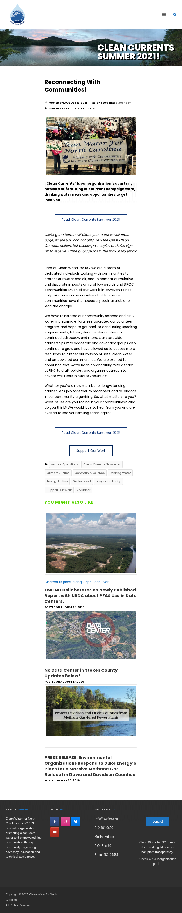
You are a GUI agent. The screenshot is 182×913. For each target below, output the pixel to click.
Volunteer (83, 490)
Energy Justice (57, 481)
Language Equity (108, 481)
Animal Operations (64, 464)
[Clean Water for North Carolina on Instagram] (65, 821)
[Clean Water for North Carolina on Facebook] (54, 821)
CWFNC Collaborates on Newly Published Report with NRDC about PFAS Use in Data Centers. (91, 595)
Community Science (90, 473)
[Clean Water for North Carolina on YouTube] (54, 832)
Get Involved (82, 481)
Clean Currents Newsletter (101, 464)
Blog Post (123, 103)
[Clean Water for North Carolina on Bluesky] (75, 821)
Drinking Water (120, 473)
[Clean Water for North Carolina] (17, 14)
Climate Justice (58, 473)
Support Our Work (59, 490)
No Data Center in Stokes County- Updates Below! (82, 673)
